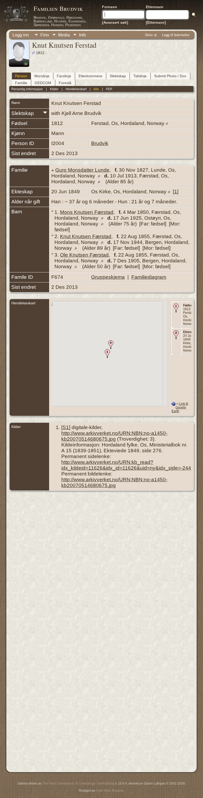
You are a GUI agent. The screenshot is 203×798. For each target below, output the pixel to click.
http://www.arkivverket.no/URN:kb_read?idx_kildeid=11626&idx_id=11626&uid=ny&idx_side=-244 (126, 465)
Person (21, 76)
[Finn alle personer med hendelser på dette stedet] (167, 123)
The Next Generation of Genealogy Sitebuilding (78, 783)
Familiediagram (148, 277)
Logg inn (20, 35)
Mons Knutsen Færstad (86, 212)
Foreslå (65, 83)
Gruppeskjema (108, 277)
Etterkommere (90, 76)
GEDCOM (43, 83)
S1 (66, 427)
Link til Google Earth (180, 407)
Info (82, 35)
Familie (21, 83)
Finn (44, 35)
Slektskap (118, 76)
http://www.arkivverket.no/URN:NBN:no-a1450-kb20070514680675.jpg (114, 436)
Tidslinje (140, 76)
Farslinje (64, 76)
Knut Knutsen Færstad (85, 236)
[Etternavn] (156, 22)
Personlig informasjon (27, 89)
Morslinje (41, 76)
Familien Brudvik (58, 8)
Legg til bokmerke (175, 35)
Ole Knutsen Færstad (84, 255)
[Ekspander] (45, 112)
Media (64, 35)
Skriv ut (151, 35)
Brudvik (99, 143)
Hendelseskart (76, 89)
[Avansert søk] (115, 22)
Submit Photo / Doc (170, 76)
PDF (109, 89)
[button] (107, 353)
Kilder (54, 89)
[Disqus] (101, 563)
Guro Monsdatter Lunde (82, 170)
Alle (96, 89)
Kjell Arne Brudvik (109, 790)
